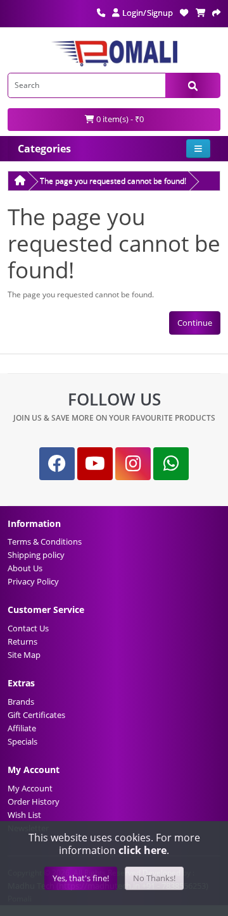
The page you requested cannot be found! (113, 180)
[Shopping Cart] (200, 12)
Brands (21, 701)
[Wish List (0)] (184, 12)
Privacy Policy (33, 581)
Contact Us (28, 628)
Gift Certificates (36, 715)
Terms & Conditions (45, 541)
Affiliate (22, 728)
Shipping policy (36, 554)
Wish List (24, 814)
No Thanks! (154, 878)
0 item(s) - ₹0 (119, 119)
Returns (22, 641)
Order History (34, 801)
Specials (22, 741)
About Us (25, 568)
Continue (194, 322)
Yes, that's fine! (81, 878)
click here (142, 850)
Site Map (24, 654)
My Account (30, 788)
